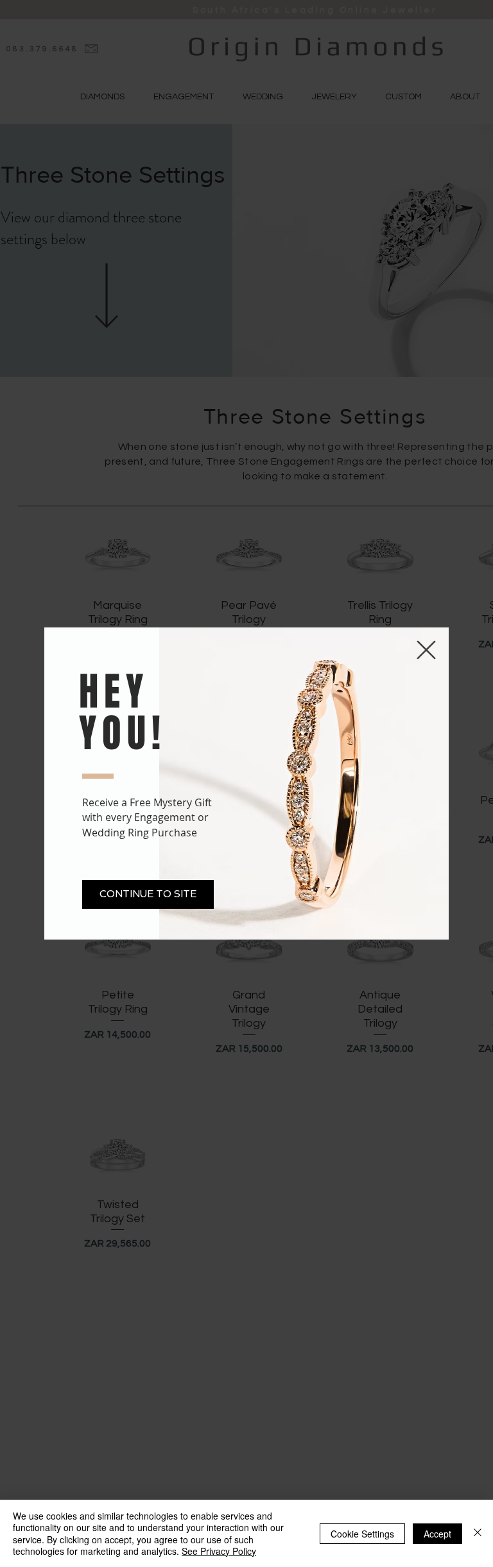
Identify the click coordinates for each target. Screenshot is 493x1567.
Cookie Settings (362, 1533)
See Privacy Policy (219, 1551)
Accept (437, 1533)
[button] (148, 894)
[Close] (477, 1533)
